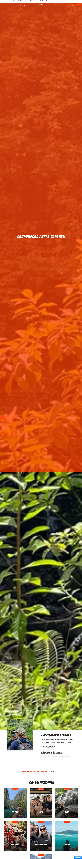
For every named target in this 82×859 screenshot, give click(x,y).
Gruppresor (25, 5)
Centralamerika (43, 771)
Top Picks (24, 771)
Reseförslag (18, 5)
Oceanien (50, 771)
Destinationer (10, 5)
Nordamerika (25, 773)
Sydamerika (36, 771)
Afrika (28, 771)
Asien (31, 771)
